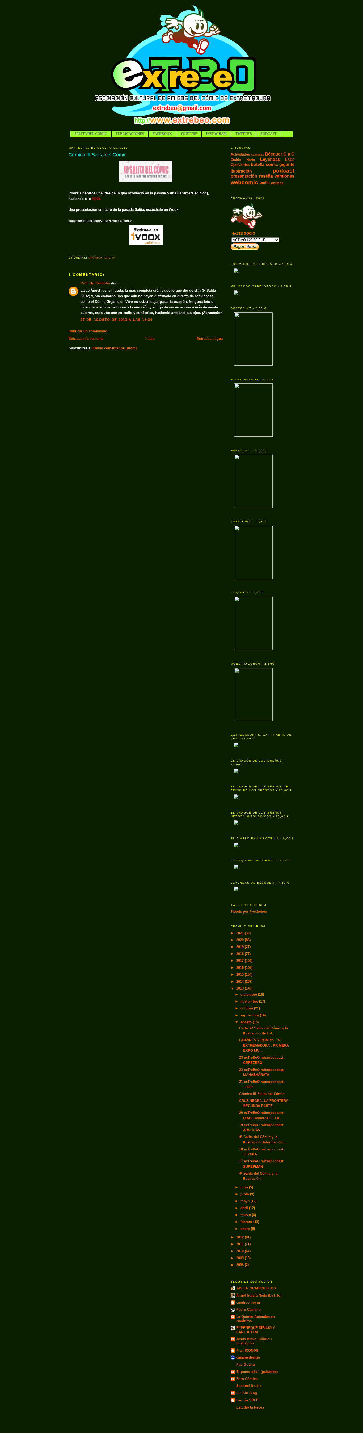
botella (257, 164)
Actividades (240, 154)
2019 (240, 947)
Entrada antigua (210, 339)
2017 (240, 961)
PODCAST (268, 134)
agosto (246, 1022)
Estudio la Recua (250, 1407)
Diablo (236, 160)
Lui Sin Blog (246, 1393)
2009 (240, 1258)
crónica (95, 257)
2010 (240, 1251)
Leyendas (270, 159)
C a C (288, 154)
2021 (240, 933)
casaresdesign (248, 1357)
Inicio (150, 339)
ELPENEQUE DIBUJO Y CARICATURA (255, 1330)
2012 (240, 1237)
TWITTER (243, 134)
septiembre (250, 1015)
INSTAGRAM (216, 134)
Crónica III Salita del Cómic (97, 154)
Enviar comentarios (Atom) (114, 348)
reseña (266, 176)
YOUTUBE (188, 134)
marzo (246, 1215)
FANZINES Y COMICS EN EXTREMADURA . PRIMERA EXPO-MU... (264, 1045)
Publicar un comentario (88, 331)
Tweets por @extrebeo (249, 912)
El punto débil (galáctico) (257, 1372)
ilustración (241, 171)
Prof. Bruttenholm (95, 283)
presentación (244, 176)
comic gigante (280, 164)
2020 (240, 940)
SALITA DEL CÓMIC (90, 134)
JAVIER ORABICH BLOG (256, 1288)
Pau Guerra (245, 1365)
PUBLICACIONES (130, 134)
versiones (284, 176)
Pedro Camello (248, 1310)
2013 (240, 988)
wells (265, 183)
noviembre (249, 1001)
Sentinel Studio (249, 1386)
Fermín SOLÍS (248, 1400)
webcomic (244, 182)
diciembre (249, 994)
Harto (250, 160)
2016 (240, 968)
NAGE (289, 159)
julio (244, 1187)
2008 (240, 1265)
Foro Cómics (247, 1379)
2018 (240, 954)
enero (245, 1229)
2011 (240, 1244)
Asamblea (257, 154)
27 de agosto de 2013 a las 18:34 (117, 320)
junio (245, 1194)
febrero (246, 1222)
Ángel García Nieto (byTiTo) (258, 1295)
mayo (245, 1201)
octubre (247, 1008)
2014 (240, 981)
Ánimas (277, 183)
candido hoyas (248, 1302)
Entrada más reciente (86, 339)
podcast (283, 170)
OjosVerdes (240, 165)
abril (244, 1208)
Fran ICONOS (247, 1350)
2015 (240, 975)
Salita (109, 257)
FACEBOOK (162, 134)
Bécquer (273, 154)
